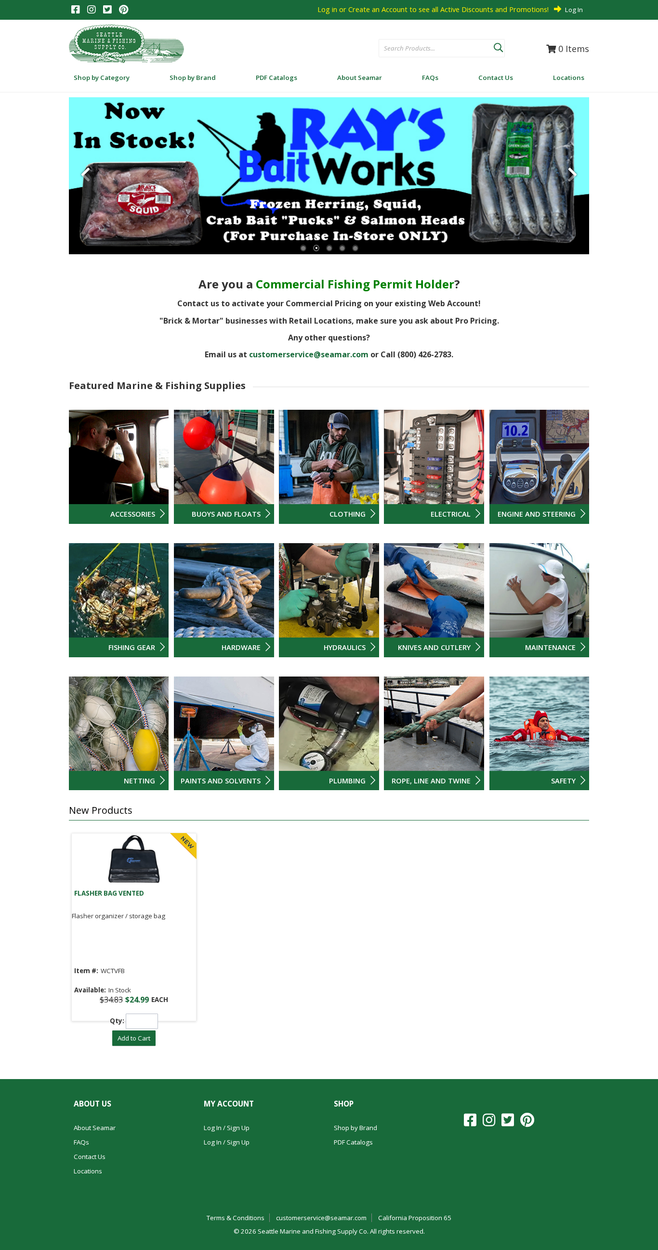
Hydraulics (345, 647)
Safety (563, 780)
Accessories (132, 514)
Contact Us (89, 1156)
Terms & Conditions (235, 1217)
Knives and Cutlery (434, 647)
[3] (329, 248)
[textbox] (431, 48)
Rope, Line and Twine (431, 780)
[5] (355, 248)
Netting (139, 780)
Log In (574, 9)
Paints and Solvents (221, 780)
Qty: (117, 1020)
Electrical (451, 514)
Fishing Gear (131, 647)
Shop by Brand (355, 1127)
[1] (303, 248)
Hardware (241, 647)
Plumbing (347, 780)
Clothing (347, 514)
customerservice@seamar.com (308, 354)
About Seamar (95, 1127)
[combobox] (436, 48)
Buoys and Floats (226, 514)
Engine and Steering (537, 514)
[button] (498, 46)
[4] (342, 248)
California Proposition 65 (414, 1217)
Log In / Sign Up (227, 1127)
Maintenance (550, 647)
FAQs (81, 1142)
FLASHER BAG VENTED (109, 893)
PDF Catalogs (353, 1142)
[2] (316, 248)
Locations (88, 1171)
